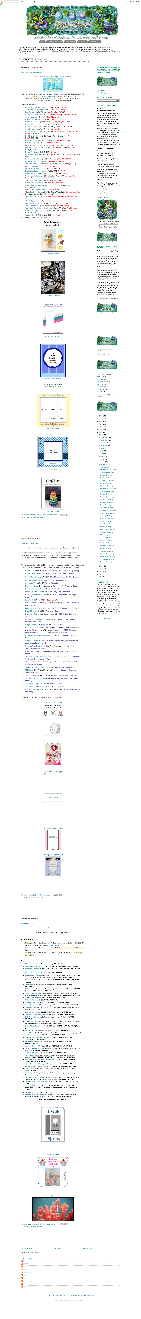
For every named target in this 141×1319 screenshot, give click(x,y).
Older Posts (87, 1248)
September (104, 445)
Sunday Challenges (106, 478)
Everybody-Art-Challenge (34, 591)
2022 (101, 427)
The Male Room (31, 164)
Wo (26, 215)
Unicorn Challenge (32, 689)
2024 (101, 421)
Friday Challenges (106, 483)
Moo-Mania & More (32, 168)
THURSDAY (101, 389)
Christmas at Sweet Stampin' (35, 114)
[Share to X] (65, 515)
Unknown (26, 1286)
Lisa (35, 932)
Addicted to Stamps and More (36, 110)
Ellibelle (25, 1275)
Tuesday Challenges (29, 543)
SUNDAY (100, 387)
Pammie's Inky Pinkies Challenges (37, 1048)
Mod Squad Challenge (33, 166)
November (104, 440)
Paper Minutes (30, 611)
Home (42, 42)
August (103, 448)
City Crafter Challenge (33, 577)
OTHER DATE (101, 382)
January (103, 467)
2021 (101, 429)
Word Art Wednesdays (33, 210)
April (102, 459)
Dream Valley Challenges (33, 1026)
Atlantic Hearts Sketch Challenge (53, 1108)
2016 (101, 571)
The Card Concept (32, 196)
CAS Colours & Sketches (34, 573)
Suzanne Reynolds (29, 1284)
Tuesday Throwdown (33, 686)
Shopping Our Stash (33, 640)
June (102, 453)
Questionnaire (82, 42)
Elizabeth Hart (27, 1272)
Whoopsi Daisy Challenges (34, 1094)
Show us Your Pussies (33, 646)
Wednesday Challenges (31, 72)
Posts (101, 351)
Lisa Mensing (27, 1281)
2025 (101, 418)
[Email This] (61, 515)
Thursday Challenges (107, 486)
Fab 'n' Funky (30, 143)
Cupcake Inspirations (32, 1012)
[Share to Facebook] (67, 515)
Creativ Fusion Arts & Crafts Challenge (38, 1005)
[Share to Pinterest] (69, 515)
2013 (101, 577)
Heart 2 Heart (29, 1033)
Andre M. (26, 1264)
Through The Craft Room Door (36, 667)
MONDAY (40, 1227)
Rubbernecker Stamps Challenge (37, 635)
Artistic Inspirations (32, 968)
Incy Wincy (53, 1196)
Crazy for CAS (30, 1002)
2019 (101, 435)
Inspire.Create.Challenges (53, 386)
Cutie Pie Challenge (32, 1017)
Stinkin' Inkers (30, 651)
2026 (101, 416)
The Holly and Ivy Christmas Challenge (40, 656)
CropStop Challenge (32, 1007)
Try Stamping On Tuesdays (35, 678)
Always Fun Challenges (33, 966)
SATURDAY (100, 384)
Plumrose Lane (102, 586)
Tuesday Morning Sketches (35, 683)
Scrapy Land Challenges (34, 176)
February (104, 464)
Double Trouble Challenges (34, 1021)
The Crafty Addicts (32, 201)
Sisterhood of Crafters (33, 183)
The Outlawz (30, 661)
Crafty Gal (29, 124)
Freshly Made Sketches (34, 145)
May (102, 456)
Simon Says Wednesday (34, 180)
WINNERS (100, 396)
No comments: (52, 514)
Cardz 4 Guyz (30, 570)
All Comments (104, 354)
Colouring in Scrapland (33, 993)
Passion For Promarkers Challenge (38, 619)
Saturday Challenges (107, 480)
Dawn (25, 1269)
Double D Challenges (33, 136)
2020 (101, 432)
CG (24, 1266)
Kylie (24, 1278)
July (102, 451)
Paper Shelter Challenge (34, 173)
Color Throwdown (31, 117)
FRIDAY (99, 377)
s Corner (36, 124)
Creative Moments (32, 129)
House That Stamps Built (34, 152)
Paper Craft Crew (53, 428)
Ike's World (29, 600)
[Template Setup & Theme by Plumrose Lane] (70, 1300)
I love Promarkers (31, 154)
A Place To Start (30, 964)
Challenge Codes (70, 42)
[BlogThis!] (63, 515)
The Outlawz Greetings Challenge (37, 1073)
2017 (101, 569)
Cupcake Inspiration (53, 1154)
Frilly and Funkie (31, 148)
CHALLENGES (31, 517)
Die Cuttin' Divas (31, 586)
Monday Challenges (29, 924)
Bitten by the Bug (31, 980)
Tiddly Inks (29, 670)
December (104, 437)
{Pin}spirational (31, 624)
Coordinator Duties (94, 42)
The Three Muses (31, 206)
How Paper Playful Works (54, 42)
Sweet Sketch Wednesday (35, 190)
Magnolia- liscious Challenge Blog (38, 608)
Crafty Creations (31, 122)
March (103, 462)
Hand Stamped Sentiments (35, 594)
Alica (24, 1261)
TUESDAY (40, 898)
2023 (101, 424)
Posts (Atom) (34, 1252)
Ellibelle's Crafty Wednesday (35, 140)
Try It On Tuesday (32, 675)
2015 (101, 574)
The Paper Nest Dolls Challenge (36, 1081)
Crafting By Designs (32, 119)
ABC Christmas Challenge (35, 107)
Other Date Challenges (107, 497)
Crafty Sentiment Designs (35, 580)
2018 (101, 566)
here (98, 150)
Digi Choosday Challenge (34, 589)
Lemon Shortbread (32, 602)
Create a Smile (30, 127)
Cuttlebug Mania (31, 583)
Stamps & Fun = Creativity (34, 1066)
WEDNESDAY (41, 517)
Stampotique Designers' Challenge (38, 185)
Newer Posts (26, 1248)
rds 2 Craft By (33, 215)
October (103, 443)
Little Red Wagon (31, 161)
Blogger (91, 1295)
